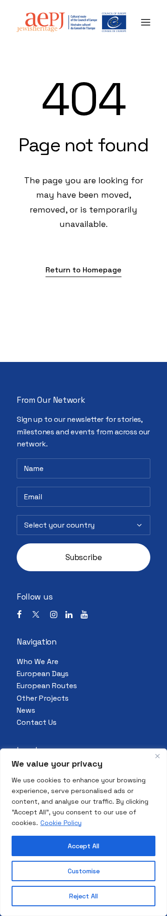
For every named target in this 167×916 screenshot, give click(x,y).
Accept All (83, 846)
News (26, 710)
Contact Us (37, 722)
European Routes (47, 685)
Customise (84, 871)
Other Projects (43, 698)
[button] (145, 22)
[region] (83, 832)
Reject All (83, 896)
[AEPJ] (71, 22)
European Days (43, 673)
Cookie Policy (61, 823)
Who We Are (37, 661)
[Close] (157, 756)
